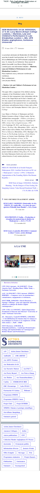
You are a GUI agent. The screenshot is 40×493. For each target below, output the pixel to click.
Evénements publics (22, 444)
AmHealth (7, 356)
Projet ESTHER (22, 403)
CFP (23, 435)
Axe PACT (27, 369)
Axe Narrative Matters (11, 369)
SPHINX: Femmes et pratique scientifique (18, 408)
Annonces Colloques (10, 431)
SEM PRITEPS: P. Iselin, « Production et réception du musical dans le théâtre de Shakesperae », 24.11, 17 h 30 (20, 219)
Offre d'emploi (9, 453)
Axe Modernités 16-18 (11, 364)
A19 (5, 351)
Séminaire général (10, 416)
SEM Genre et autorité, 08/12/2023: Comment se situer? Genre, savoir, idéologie (20, 232)
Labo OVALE (24, 386)
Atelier (24, 431)
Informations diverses (11, 448)
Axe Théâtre (8, 377)
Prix (30, 453)
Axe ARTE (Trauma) (11, 360)
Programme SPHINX (11, 395)
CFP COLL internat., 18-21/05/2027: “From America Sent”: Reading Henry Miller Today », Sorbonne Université (18, 288)
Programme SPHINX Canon (13, 399)
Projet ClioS (8, 403)
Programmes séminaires (12, 457)
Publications (8, 461)
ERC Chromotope (10, 386)
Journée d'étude (28, 448)
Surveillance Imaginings (12, 412)
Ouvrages (21, 453)
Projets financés (29, 457)
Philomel (27, 390)
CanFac (6, 382)
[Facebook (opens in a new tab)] (21, 6)
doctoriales (7, 444)
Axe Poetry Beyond (10, 373)
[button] (12, 277)
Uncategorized (20, 466)
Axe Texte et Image (27, 373)
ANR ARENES (20, 356)
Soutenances (21, 461)
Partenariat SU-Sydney (12, 390)
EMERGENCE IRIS (20, 382)
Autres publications (10, 435)
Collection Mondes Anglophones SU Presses (18, 439)
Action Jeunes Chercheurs (20, 351)
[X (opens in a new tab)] (18, 6)
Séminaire (21, 48)
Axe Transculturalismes (25, 377)
